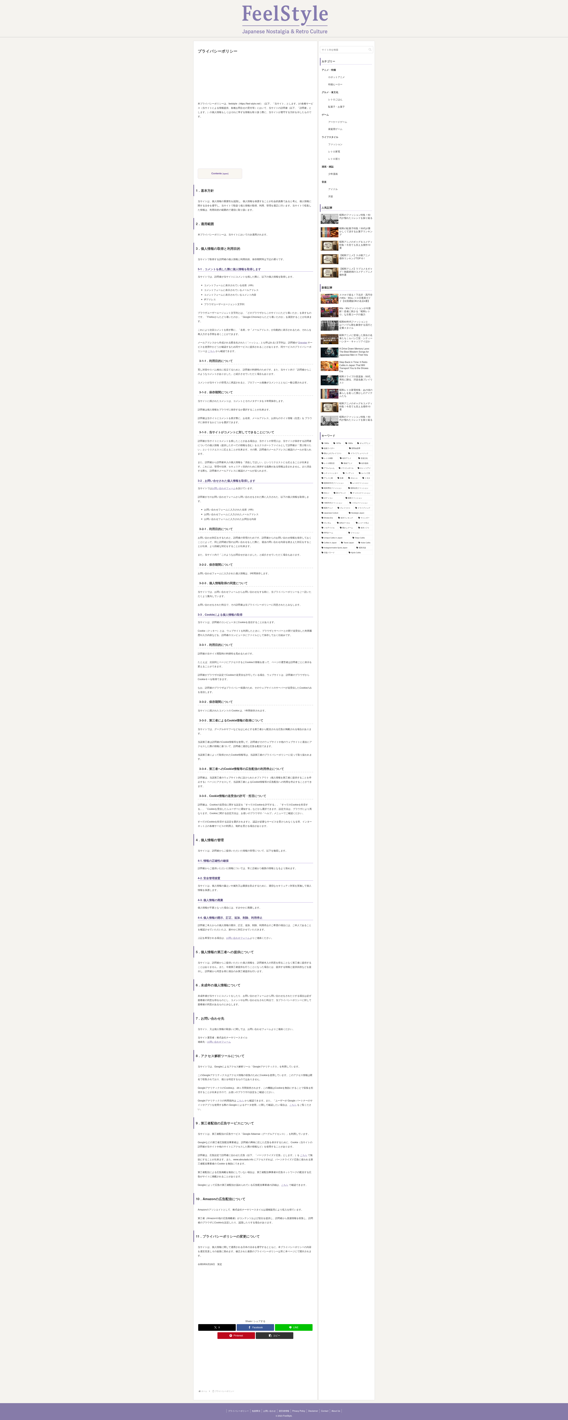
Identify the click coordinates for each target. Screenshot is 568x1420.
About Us (335, 1410)
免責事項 (256, 1410)
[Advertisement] (255, 76)
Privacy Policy (298, 1410)
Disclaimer (313, 1410)
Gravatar (303, 342)
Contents (216, 173)
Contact (324, 1410)
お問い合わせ (269, 1410)
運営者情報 (284, 1410)
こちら (211, 351)
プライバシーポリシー (238, 1410)
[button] (274, 1335)
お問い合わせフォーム (224, 488)
